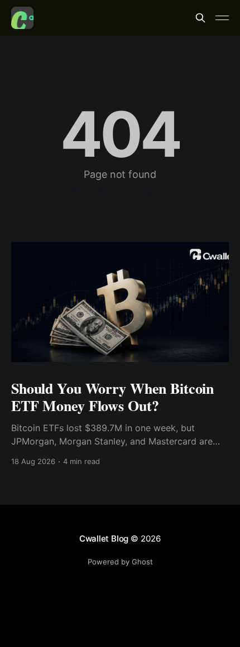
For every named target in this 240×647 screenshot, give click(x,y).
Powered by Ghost (120, 561)
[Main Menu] (222, 17)
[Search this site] (200, 18)
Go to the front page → (120, 190)
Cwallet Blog (103, 538)
